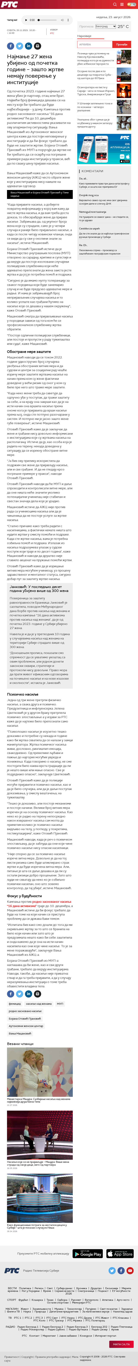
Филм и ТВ (13, 1311)
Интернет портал (105, 1335)
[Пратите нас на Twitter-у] (112, 1270)
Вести (12, 1288)
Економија (111, 1288)
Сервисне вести (64, 1291)
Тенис (50, 1299)
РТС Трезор (56, 1320)
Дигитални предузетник (64, 1311)
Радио (10, 1326)
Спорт (11, 1299)
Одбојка (62, 1299)
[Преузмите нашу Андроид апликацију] (88, 1253)
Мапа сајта (121, 1344)
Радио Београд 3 (77, 1326)
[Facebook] (10, 46)
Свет (50, 1288)
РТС (24, 1335)
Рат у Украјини (31, 1291)
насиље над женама (39, 1004)
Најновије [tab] (84, 36)
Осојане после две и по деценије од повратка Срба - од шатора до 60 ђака (94, 75)
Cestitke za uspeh (89, 228)
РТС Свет (52, 1317)
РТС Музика (74, 1320)
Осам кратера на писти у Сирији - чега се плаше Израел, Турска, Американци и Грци (96, 91)
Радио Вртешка (78, 1329)
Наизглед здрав (122, 1311)
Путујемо (90, 1308)
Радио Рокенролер (32, 1329)
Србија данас (64, 1288)
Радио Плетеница (121, 1326)
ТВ (10, 1317)
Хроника (81, 1288)
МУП (60, 1004)
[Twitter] (19, 46)
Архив (115, 1329)
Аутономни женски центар (26, 1026)
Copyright (27, 1356)
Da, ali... (83, 178)
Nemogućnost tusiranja (92, 211)
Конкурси (86, 1335)
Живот (25, 1308)
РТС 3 (39, 1317)
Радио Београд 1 (27, 1326)
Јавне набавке (68, 1335)
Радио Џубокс (56, 1329)
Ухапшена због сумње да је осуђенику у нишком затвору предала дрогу (94, 123)
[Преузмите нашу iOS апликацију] (120, 1253)
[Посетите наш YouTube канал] (130, 1270)
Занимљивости (41, 1308)
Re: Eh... (83, 245)
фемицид (15, 1004)
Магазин (12, 1308)
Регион (39, 1288)
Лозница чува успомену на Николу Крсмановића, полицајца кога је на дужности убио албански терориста (95, 59)
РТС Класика (121, 1317)
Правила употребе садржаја (52, 1356)
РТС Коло (39, 1320)
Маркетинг (49, 1335)
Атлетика (107, 1299)
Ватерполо (91, 1299)
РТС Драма (85, 1317)
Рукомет (76, 1299)
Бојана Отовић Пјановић (25, 1018)
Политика (25, 1288)
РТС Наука (68, 1317)
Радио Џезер (100, 1329)
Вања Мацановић (20, 1033)
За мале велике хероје (95, 1311)
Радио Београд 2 (52, 1326)
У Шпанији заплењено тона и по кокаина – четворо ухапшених (94, 107)
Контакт (34, 1335)
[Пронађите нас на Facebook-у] (121, 1270)
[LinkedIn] (28, 46)
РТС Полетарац (95, 1320)
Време (47, 1291)
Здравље (127, 1308)
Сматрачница (86, 1291)
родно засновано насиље (25, 1011)
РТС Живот (102, 1317)
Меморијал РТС (81, 1302)
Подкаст (103, 1291)
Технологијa (74, 1308)
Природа (40, 1311)
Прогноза (86, 26)
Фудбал (23, 1299)
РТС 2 (28, 1317)
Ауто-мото (123, 1299)
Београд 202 (99, 1326)
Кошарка (37, 1299)
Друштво (96, 1288)
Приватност (11, 1356)
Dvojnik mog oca (89, 195)
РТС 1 (17, 1317)
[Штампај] (37, 46)
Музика (58, 1308)
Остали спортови (57, 1302)
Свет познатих (109, 1308)
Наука (27, 1311)
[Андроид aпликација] (104, 149)
